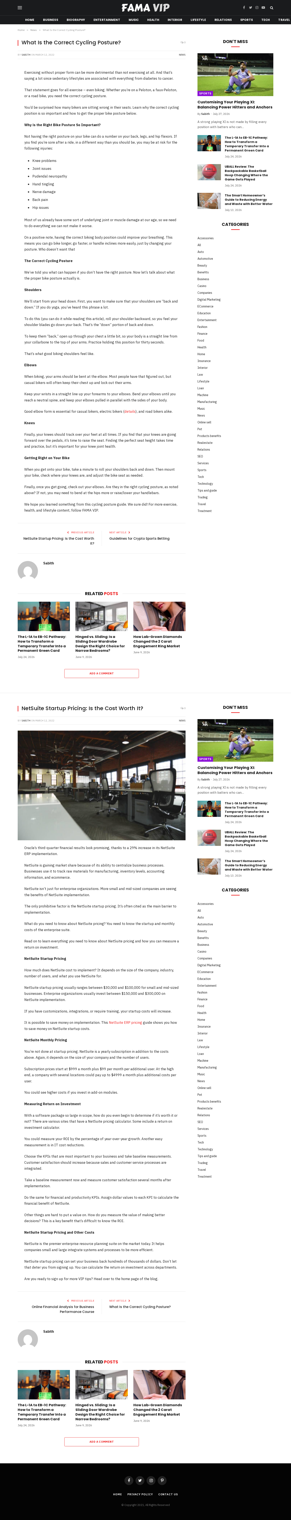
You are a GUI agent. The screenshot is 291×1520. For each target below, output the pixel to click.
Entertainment (107, 20)
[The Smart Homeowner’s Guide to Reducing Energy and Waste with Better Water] (209, 201)
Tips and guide (207, 490)
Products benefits (209, 436)
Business (50, 20)
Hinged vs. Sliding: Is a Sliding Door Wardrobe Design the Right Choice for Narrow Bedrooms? (100, 644)
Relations (223, 20)
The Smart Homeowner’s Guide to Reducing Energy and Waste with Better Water (249, 199)
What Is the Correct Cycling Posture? (140, 1307)
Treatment (204, 511)
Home (30, 20)
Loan (200, 388)
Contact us (168, 1494)
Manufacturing (207, 402)
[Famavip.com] (145, 8)
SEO (200, 456)
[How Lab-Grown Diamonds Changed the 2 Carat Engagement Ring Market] (159, 616)
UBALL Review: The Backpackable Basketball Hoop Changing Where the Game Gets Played (246, 173)
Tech (265, 20)
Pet (199, 429)
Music (134, 20)
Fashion (202, 327)
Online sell (204, 422)
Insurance (204, 361)
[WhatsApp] (7, 128)
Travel (201, 504)
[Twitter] (7, 95)
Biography (76, 20)
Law (200, 374)
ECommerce (205, 306)
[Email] (7, 139)
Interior (175, 20)
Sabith (26, 54)
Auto (200, 252)
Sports (246, 20)
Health (153, 20)
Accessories (205, 238)
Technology (205, 484)
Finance (202, 334)
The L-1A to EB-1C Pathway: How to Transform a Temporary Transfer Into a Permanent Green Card (42, 644)
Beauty (202, 265)
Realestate (205, 443)
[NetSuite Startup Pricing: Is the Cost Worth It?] (102, 785)
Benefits (203, 272)
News (182, 54)
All (199, 245)
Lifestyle (198, 20)
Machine (202, 395)
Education (204, 313)
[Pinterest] (7, 106)
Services (203, 463)
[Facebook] (7, 84)
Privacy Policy (140, 1494)
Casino (201, 286)
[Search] (271, 8)
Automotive (205, 259)
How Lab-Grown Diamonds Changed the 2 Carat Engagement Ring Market (157, 641)
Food (200, 340)
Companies (204, 293)
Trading (202, 497)
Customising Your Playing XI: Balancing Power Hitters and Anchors (234, 105)
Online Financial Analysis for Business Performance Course (63, 1309)
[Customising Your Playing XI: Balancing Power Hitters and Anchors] (235, 74)
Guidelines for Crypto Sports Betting (139, 538)
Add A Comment (101, 673)
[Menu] (20, 8)
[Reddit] (7, 117)
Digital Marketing (209, 299)
